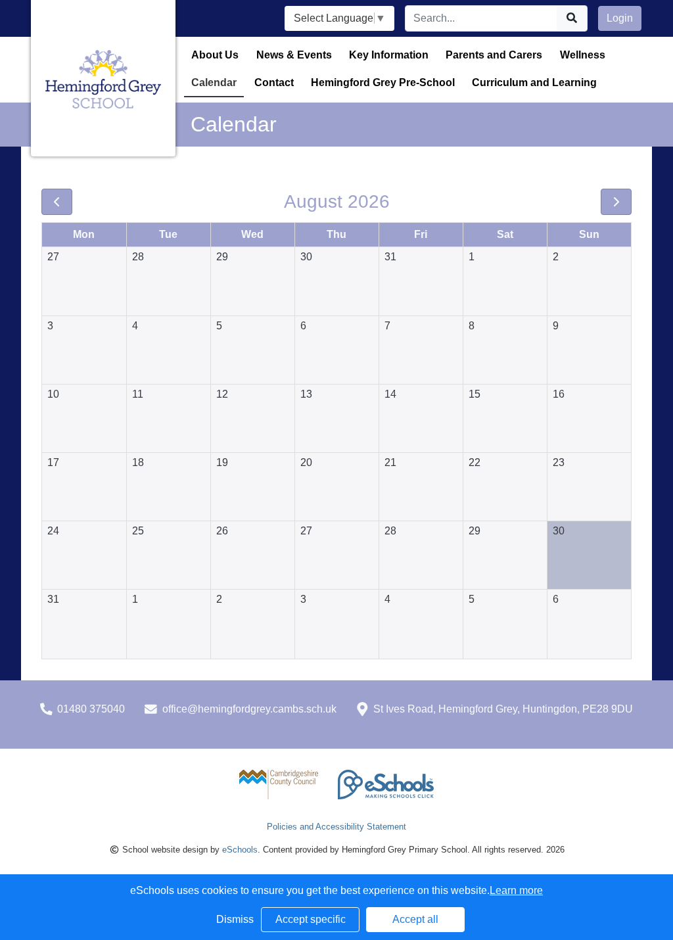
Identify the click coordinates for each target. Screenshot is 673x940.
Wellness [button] (582, 54)
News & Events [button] (294, 54)
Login (620, 18)
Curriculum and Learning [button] (534, 82)
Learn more (516, 890)
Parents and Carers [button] (494, 54)
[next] (616, 202)
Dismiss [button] (235, 919)
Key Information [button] (389, 54)
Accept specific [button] (310, 919)
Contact (274, 82)
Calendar (214, 82)
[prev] (56, 202)
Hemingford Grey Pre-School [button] (383, 82)
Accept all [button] (415, 919)
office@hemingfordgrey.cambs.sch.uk (249, 709)
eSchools (240, 850)
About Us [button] (215, 54)
